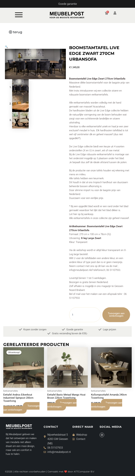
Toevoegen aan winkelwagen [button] (21, 407)
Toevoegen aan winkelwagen (116, 314)
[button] (6, 46)
